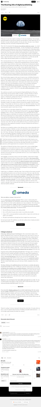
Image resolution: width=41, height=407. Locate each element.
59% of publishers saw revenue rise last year (14, 85)
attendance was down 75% (6, 258)
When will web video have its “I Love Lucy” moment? (14, 238)
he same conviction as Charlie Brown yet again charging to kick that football (19, 74)
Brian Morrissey (8, 363)
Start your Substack (17, 402)
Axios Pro (13, 133)
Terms (23, 399)
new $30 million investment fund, (22, 163)
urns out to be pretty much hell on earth (9, 283)
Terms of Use (26, 385)
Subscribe (33, 1)
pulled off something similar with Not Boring (30, 161)
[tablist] (5, 323)
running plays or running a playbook (12, 200)
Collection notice (28, 399)
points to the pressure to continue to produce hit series (12, 240)
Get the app (26, 402)
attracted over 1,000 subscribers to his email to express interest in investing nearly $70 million (19, 163)
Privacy (20, 399)
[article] (20, 363)
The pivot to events (5, 367)
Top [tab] (2, 357)
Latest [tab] (5, 357)
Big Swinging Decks (34, 158)
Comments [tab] (3, 322)
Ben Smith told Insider (33, 136)
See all (3, 380)
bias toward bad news (30, 105)
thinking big (29, 174)
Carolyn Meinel (5, 332)
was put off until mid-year (10, 256)
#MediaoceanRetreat (13, 290)
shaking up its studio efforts (29, 244)
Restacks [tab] (7, 322)
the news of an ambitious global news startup (24, 46)
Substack (15, 404)
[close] (31, 370)
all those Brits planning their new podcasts (23, 249)
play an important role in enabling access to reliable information (20, 267)
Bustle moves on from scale (6, 362)
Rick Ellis (3, 339)
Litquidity (5, 156)
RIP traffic (3, 360)
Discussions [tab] (9, 357)
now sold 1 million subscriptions (27, 88)
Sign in (38, 1)
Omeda (14, 204)
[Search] (39, 358)
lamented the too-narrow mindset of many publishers (14, 176)
